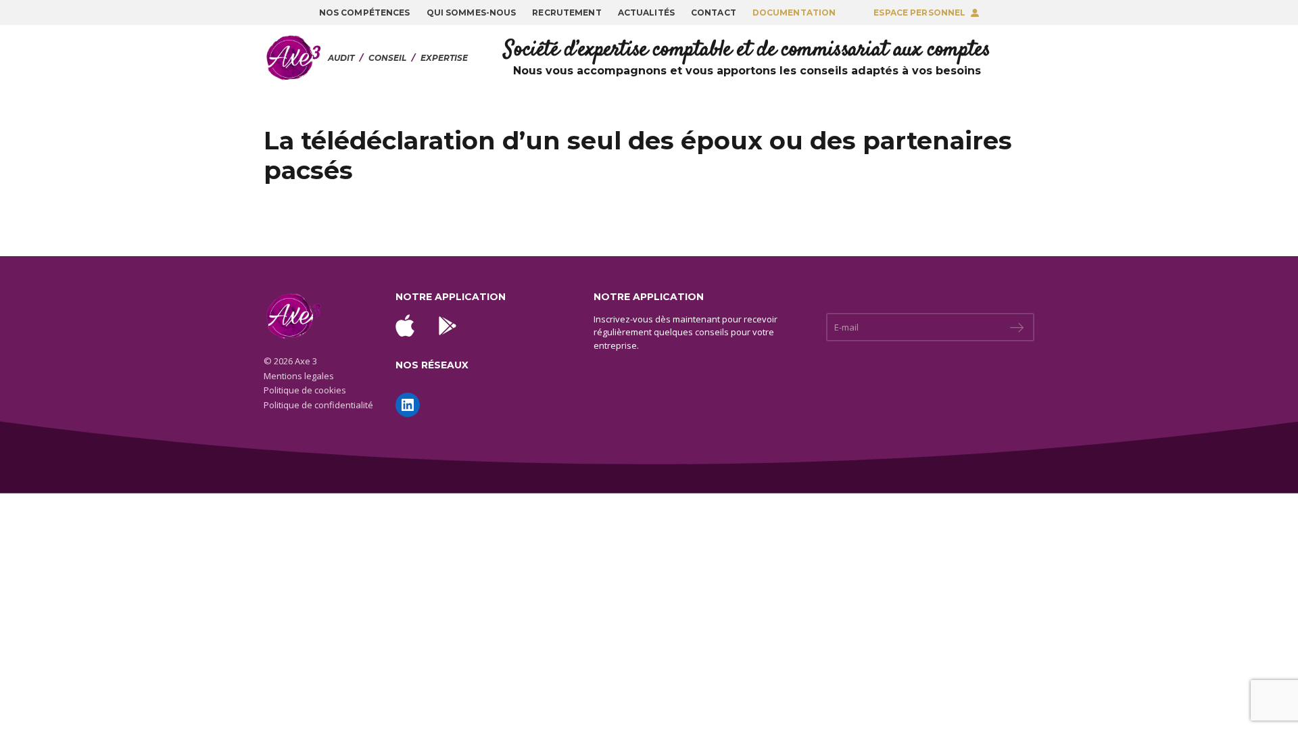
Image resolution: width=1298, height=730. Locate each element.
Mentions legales (299, 376)
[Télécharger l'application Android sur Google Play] (447, 325)
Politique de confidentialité (318, 405)
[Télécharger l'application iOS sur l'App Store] (404, 325)
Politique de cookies (305, 390)
